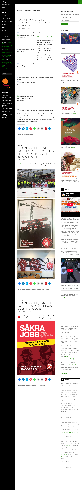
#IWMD (67, 356)
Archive (75, 1)
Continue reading (66, 237)
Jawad (29, 28)
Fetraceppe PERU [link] (65, 297)
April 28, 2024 (72, 364)
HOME (36, 1)
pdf (49, 318)
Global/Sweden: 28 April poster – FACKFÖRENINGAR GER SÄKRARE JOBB (35, 305)
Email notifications (7, 21)
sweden (30, 134)
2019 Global (23, 298)
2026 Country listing (5, 12)
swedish (42, 385)
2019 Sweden (23, 16)
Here (63, 183)
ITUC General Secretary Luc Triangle (70, 415)
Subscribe (64, 24)
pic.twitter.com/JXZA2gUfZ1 (69, 359)
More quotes (65, 472)
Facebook (4, 27)
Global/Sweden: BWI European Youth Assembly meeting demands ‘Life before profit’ (35, 152)
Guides (4, 24)
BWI (19, 134)
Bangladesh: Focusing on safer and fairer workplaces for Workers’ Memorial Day (70, 241)
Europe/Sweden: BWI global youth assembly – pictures (34, 22)
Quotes (66, 379)
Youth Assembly (44, 289)
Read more (76, 82)
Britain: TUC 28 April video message (69, 367)
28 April (4, 2)
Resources (62, 1)
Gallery (51, 16)
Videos (66, 189)
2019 (18, 16)
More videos (64, 373)
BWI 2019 (29, 16)
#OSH (62, 456)
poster (36, 385)
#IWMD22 (64, 454)
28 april (20, 289)
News (57, 1)
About (69, 1)
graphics (19, 145)
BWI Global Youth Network (44, 36)
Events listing (43, 1)
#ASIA (68, 445)
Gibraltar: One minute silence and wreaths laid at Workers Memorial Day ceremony (70, 287)
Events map (50, 1)
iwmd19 (24, 134)
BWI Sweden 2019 (36, 16)
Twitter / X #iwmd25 (6, 18)
